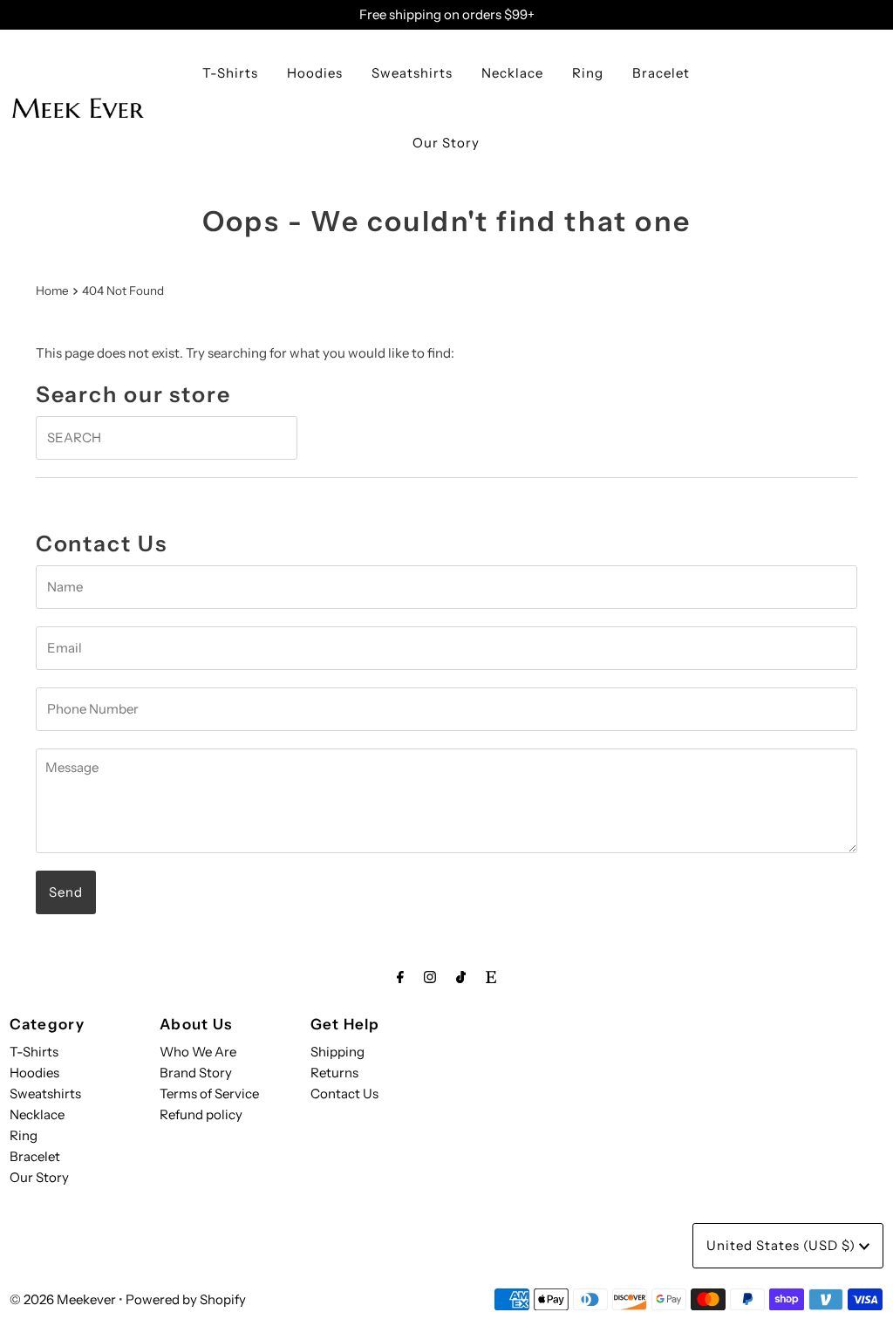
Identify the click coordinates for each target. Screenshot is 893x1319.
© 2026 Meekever (63, 1299)
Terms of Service (209, 1093)
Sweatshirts (412, 73)
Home (52, 290)
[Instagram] (430, 977)
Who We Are (198, 1051)
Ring (587, 73)
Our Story (446, 142)
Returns (334, 1072)
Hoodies (315, 73)
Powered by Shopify (186, 1299)
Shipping (337, 1051)
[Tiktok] (461, 977)
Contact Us (344, 1093)
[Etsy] (491, 977)
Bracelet (661, 73)
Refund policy (201, 1114)
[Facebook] (400, 977)
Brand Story (196, 1072)
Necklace (512, 73)
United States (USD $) (782, 1245)
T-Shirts (230, 73)
